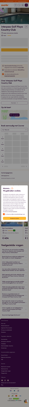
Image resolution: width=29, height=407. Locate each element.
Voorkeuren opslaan (14, 218)
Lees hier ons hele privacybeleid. (10, 211)
